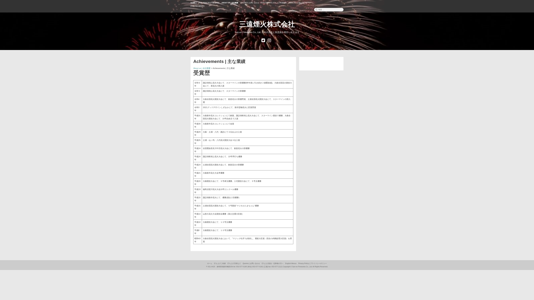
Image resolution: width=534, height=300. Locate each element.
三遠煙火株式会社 (267, 24)
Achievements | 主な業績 (219, 61)
